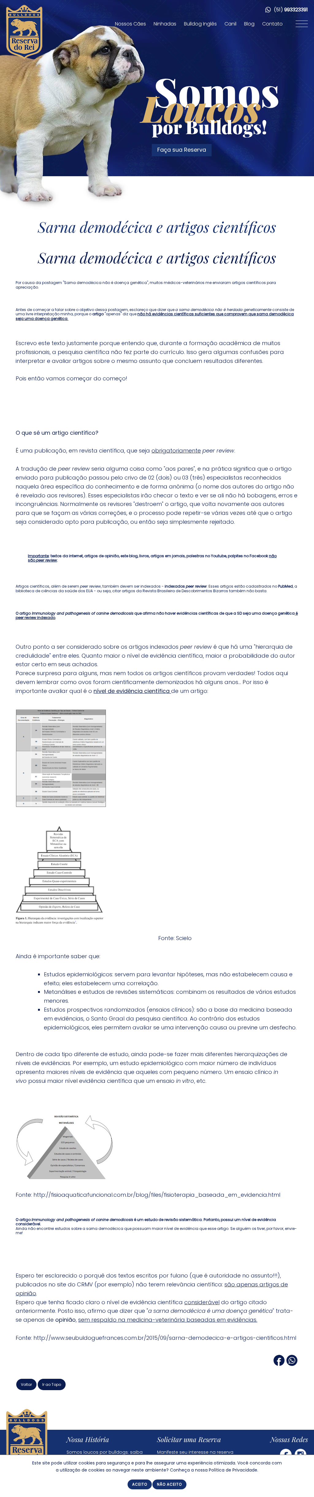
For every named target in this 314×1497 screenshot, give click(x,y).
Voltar (26, 1384)
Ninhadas (165, 23)
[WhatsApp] (291, 1364)
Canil (230, 23)
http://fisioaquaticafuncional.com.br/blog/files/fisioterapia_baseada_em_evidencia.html (156, 1195)
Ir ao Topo (51, 1384)
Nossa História (88, 1439)
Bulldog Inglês (200, 23)
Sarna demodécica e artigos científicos (157, 226)
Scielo (184, 938)
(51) (290, 9)
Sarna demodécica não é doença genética (105, 282)
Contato (272, 23)
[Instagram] (300, 1454)
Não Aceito (169, 1484)
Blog (249, 23)
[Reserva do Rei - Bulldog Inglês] (24, 57)
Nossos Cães (130, 23)
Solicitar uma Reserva (189, 1439)
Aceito (139, 1484)
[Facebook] (279, 1364)
